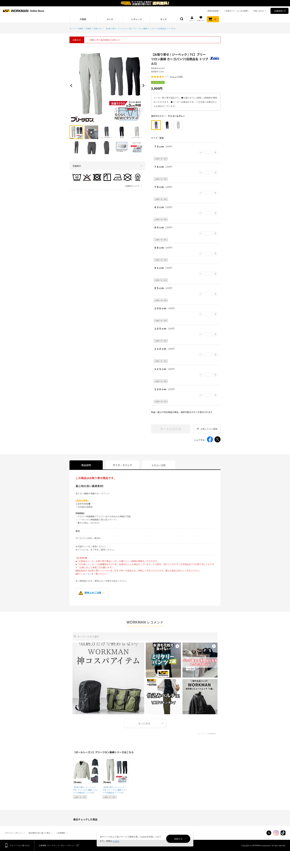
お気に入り (201, 20)
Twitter (268, 832)
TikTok (283, 832)
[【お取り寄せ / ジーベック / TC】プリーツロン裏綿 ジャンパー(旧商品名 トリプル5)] (86, 771)
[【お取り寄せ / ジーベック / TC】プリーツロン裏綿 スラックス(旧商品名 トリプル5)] (115, 771)
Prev (71, 85)
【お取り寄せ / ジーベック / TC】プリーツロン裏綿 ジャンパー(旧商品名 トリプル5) (85, 790)
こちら (88, 573)
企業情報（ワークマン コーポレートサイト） (57, 845)
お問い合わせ (258, 11)
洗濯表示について (132, 186)
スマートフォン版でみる (20, 845)
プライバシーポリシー (14, 833)
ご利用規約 (60, 833)
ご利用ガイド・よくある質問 (236, 11)
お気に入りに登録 (208, 428)
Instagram (276, 832)
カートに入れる (170, 429)
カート (215, 19)
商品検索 (182, 19)
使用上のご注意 (92, 592)
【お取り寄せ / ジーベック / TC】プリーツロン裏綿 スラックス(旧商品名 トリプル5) (115, 790)
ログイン (192, 20)
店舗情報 (278, 10)
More (145, 723)
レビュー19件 (176, 76)
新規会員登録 (213, 11)
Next (142, 85)
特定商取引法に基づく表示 (39, 833)
